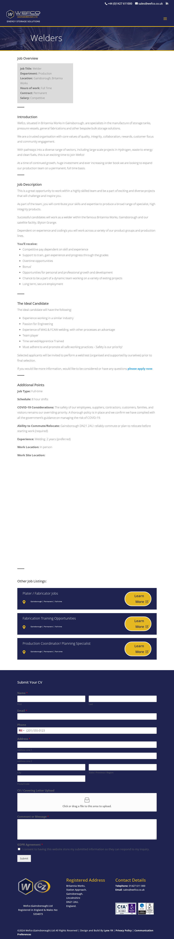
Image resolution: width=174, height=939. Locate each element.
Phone (21, 725)
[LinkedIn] (167, 3)
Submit (24, 858)
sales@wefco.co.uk (134, 889)
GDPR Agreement (30, 844)
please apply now (140, 369)
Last (91, 704)
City (19, 772)
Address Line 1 (24, 750)
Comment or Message (33, 816)
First (19, 704)
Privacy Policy (124, 930)
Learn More (139, 599)
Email (22, 711)
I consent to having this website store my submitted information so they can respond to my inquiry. (85, 849)
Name (22, 693)
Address (23, 739)
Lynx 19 (108, 930)
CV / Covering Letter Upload (35, 790)
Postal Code (23, 783)
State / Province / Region (101, 772)
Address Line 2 (24, 761)
